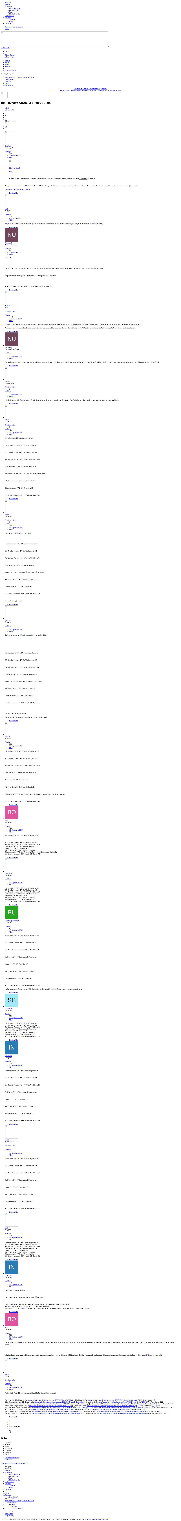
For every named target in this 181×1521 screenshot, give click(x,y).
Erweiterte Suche (10, 70)
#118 (10, 1286)
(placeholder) (13, 1497)
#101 (11, 157)
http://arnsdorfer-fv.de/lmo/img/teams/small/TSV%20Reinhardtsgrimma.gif (112, 1400)
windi (7, 108)
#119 (10, 1339)
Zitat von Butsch (14, 168)
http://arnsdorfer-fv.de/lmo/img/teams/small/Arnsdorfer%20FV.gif (50, 1406)
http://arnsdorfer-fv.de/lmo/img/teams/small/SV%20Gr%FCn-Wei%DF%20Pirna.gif (60, 1408)
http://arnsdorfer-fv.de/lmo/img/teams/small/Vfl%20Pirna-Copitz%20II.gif (123, 1402)
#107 (11, 434)
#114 (10, 1020)
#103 (11, 254)
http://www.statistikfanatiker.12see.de (17, 189)
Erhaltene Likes (10, 311)
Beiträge (8, 152)
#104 (11, 321)
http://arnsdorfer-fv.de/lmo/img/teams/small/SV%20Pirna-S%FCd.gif (50, 1400)
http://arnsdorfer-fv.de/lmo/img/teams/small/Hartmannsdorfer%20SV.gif (120, 1411)
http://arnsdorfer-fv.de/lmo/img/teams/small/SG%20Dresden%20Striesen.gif (112, 1406)
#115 (10, 1067)
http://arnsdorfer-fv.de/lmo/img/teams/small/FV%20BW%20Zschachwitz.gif (57, 1413)
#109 (11, 631)
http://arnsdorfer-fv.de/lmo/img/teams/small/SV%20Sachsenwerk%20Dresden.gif (62, 1404)
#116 (10, 1155)
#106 (11, 396)
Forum (7, 64)
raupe (7, 224)
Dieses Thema (5, 48)
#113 (10, 932)
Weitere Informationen (93, 1519)
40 (6, 127)
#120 (11, 1389)
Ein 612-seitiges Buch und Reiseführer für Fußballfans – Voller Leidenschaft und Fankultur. (90, 89)
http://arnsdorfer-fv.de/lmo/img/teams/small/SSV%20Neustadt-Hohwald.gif (59, 1402)
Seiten (7, 62)
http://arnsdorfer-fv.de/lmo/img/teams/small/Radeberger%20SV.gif (109, 1409)
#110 (10, 748)
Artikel (7, 61)
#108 (11, 529)
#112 (10, 884)
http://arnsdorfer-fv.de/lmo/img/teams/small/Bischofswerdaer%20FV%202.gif (127, 1408)
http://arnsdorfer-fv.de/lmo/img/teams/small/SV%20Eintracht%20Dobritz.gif (57, 1411)
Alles (6, 51)
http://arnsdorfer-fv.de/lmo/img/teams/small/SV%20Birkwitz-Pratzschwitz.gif (122, 1413)
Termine (7, 66)
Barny (11, 171)
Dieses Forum (9, 57)
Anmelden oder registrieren (14, 27)
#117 (10, 1239)
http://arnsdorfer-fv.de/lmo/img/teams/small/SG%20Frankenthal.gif (51, 1409)
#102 (11, 220)
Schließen (105, 1519)
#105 (11, 358)
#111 (10, 832)
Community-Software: (14, 1463)
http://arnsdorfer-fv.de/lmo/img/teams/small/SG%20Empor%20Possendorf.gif (129, 1404)
